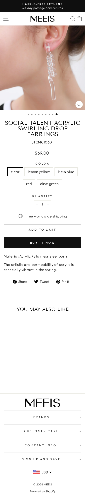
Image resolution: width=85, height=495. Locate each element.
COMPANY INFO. (41, 445)
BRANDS (41, 417)
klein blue (66, 171)
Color (43, 163)
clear (15, 171)
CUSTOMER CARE (41, 431)
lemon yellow (39, 171)
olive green (49, 183)
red (29, 183)
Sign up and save (41, 459)
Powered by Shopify (42, 491)
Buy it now (42, 242)
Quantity (42, 196)
